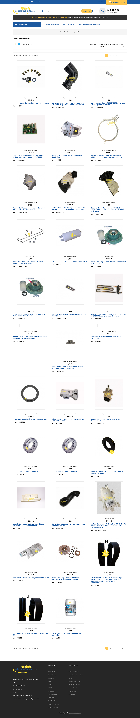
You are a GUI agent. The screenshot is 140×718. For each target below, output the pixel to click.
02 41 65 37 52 (35, 2)
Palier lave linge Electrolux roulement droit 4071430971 (108, 263)
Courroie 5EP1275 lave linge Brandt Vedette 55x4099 (30, 634)
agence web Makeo (74, 713)
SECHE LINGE (52, 701)
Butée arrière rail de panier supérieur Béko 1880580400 (69, 315)
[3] (31, 94)
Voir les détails (24, 90)
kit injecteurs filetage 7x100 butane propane (31, 103)
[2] (29, 94)
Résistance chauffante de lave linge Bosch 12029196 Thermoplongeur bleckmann (108, 315)
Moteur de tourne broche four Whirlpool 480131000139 (107, 420)
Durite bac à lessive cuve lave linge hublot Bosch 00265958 (69, 525)
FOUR (49, 681)
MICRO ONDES (52, 697)
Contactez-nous (74, 688)
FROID (50, 684)
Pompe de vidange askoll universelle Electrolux (67, 156)
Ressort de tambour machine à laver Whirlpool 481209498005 (28, 263)
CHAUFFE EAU (52, 675)
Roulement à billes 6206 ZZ (27, 472)
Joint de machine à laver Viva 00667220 (31, 419)
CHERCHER (86, 11)
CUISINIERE (51, 678)
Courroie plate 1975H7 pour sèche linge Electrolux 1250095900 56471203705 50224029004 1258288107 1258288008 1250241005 (106, 580)
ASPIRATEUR (51, 672)
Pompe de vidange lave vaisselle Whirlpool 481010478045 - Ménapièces (30, 209)
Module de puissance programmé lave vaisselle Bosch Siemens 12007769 (28, 525)
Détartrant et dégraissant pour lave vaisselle (66, 634)
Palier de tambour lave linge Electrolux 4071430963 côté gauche (29, 315)
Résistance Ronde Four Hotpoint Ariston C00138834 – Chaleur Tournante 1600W (107, 156)
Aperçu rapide (38, 90)
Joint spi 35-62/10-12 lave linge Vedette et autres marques (108, 472)
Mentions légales (74, 672)
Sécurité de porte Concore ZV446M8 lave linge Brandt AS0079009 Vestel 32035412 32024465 (107, 209)
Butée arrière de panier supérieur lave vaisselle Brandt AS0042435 (67, 367)
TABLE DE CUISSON (53, 704)
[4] (32, 94)
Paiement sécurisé (74, 684)
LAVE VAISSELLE (52, 694)
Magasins (72, 694)
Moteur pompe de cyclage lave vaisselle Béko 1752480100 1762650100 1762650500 (68, 209)
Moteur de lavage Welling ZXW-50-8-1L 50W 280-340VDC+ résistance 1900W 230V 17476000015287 (108, 525)
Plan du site (72, 691)
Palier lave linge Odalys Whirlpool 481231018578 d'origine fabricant (65, 579)
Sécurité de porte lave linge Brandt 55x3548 (31, 578)
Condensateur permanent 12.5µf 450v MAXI (70, 262)
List (19, 44)
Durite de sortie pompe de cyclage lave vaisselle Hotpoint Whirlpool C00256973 (68, 104)
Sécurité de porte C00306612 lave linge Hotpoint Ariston (68, 420)
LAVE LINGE (51, 691)
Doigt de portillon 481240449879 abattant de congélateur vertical (108, 104)
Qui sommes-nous (52, 24)
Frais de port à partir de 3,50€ (89, 24)
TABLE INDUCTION (53, 707)
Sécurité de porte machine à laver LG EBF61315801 (106, 337)
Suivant (123, 55)
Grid (16, 44)
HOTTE (50, 688)
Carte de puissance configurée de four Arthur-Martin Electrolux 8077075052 (29, 156)
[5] (33, 94)
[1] (28, 94)
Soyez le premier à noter (31, 98)
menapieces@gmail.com (21, 2)
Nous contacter (69, 24)
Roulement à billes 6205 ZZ (66, 472)
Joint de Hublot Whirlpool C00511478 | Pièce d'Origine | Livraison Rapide (30, 337)
